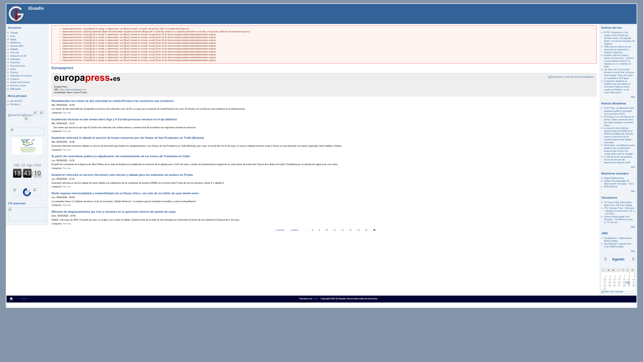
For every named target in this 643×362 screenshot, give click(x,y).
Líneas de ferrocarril (19, 82)
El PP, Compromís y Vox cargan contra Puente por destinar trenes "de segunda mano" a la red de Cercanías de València (619, 38)
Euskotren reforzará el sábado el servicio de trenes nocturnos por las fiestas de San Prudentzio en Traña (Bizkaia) (128, 137)
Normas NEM (16, 46)
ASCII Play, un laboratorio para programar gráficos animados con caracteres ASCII (619, 111)
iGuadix (36, 8)
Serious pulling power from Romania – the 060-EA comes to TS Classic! (618, 219)
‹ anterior (294, 230)
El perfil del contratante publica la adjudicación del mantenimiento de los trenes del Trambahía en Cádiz (121, 156)
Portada (14, 33)
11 (334, 230)
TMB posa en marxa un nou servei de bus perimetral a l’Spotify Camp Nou (617, 49)
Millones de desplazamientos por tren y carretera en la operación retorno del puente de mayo (114, 211)
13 (350, 230)
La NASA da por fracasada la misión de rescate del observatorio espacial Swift (618, 160)
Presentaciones (17, 66)
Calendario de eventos (21, 75)
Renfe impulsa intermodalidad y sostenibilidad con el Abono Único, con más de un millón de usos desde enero (125, 193)
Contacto (14, 79)
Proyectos (15, 62)
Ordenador (15, 59)
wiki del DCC (16, 101)
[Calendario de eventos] (27, 115)
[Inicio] (16, 13)
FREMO (14, 49)
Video (13, 69)
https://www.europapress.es (73, 89)
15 (366, 230)
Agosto (618, 259)
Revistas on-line (18, 85)
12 (342, 230)
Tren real (14, 52)
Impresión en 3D (18, 56)
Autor (12, 36)
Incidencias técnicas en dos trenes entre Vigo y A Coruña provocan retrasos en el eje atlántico (114, 119)
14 (358, 230)
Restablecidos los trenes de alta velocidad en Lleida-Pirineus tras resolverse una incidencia (112, 101)
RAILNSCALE (611, 186)
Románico (15, 104)
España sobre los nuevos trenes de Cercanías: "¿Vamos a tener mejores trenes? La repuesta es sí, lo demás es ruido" (619, 61)
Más (633, 97)
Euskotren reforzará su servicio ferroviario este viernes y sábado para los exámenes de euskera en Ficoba (122, 174)
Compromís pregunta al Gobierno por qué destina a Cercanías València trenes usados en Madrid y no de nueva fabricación (617, 87)
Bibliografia (15, 89)
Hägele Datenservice (614, 178)
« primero (279, 230)
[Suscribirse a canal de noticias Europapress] (571, 76)
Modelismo (15, 42)
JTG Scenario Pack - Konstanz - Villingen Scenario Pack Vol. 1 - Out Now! (619, 211)
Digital (13, 39)
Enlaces (14, 72)
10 (327, 230)
